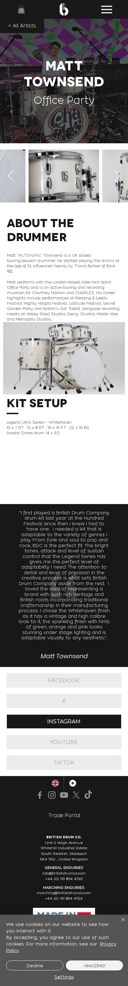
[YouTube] (64, 795)
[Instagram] (52, 795)
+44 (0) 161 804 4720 (64, 879)
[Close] (119, 923)
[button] (21, 9)
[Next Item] (117, 176)
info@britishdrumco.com (64, 873)
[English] (55, 783)
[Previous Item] (10, 176)
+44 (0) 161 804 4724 (64, 898)
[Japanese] (72, 783)
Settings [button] (64, 976)
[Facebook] (40, 795)
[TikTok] (88, 795)
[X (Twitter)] (76, 795)
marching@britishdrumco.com (64, 893)
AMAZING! (94, 965)
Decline (35, 965)
